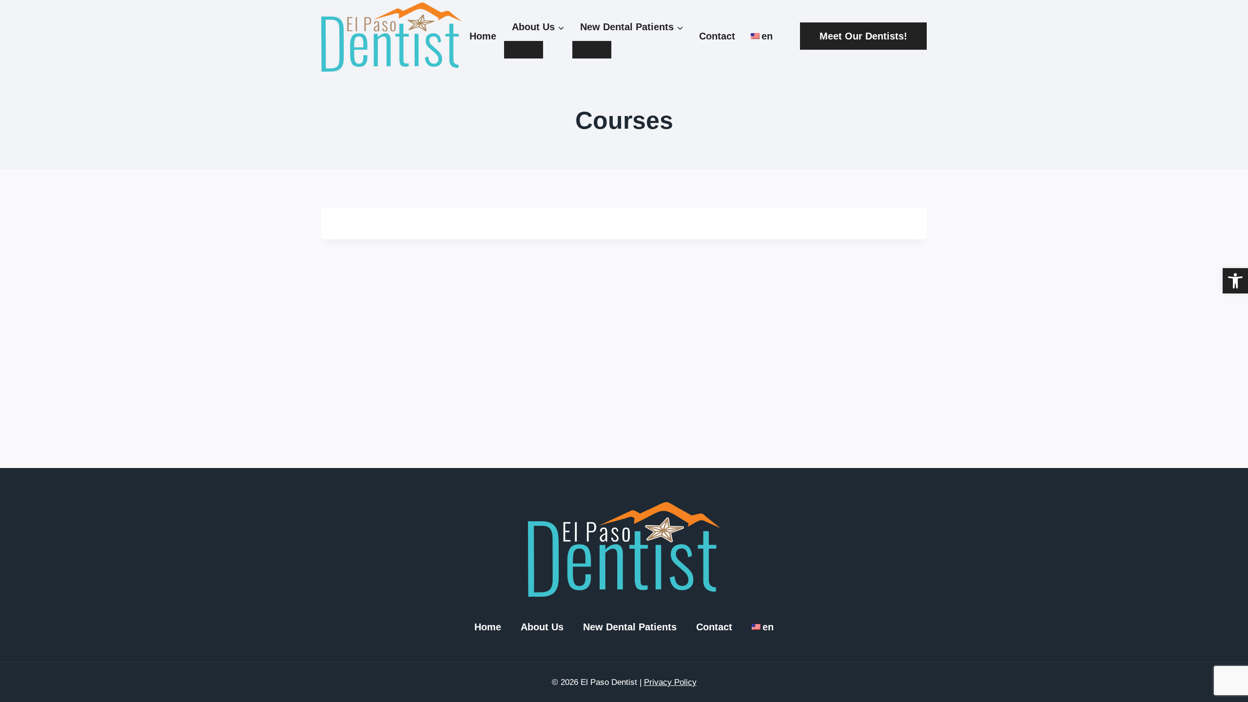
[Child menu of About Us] (523, 49)
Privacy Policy (670, 682)
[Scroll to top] (1219, 658)
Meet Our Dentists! (863, 36)
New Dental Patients (630, 627)
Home (482, 36)
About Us (542, 627)
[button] (1235, 280)
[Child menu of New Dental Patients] (591, 49)
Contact (717, 36)
